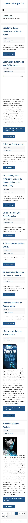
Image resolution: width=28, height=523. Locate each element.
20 (3, 516)
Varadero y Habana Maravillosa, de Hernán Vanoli (12, 31)
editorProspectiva (8, 41)
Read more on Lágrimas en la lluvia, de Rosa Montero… (14, 408)
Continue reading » (9, 54)
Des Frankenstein (8, 150)
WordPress (11, 521)
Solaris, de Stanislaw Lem (13, 144)
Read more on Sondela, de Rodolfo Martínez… (13, 499)
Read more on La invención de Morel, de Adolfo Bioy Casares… (13, 129)
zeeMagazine (20, 521)
